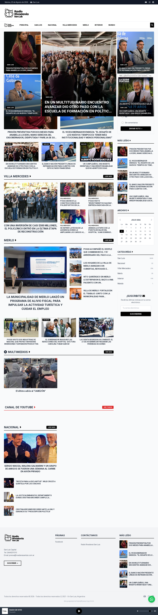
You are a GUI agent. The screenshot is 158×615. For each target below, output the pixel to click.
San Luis (38, 25)
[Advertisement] (107, 13)
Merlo (86, 25)
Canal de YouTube (19, 407)
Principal (24, 25)
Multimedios (18, 352)
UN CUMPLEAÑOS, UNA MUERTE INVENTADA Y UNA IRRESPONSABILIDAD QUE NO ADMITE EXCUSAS (96, 166)
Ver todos (108, 407)
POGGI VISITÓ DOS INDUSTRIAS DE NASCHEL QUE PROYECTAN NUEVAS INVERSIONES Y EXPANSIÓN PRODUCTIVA (21, 342)
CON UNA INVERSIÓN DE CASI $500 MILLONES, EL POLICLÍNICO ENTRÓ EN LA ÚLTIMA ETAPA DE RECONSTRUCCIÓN (30, 228)
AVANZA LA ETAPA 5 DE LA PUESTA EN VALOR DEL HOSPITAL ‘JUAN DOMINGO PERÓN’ (99, 231)
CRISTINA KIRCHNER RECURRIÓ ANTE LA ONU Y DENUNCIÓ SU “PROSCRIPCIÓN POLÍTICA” (35, 510)
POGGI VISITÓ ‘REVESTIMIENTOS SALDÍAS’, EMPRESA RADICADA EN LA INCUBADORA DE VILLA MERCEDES (100, 205)
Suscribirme (136, 314)
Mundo (112, 25)
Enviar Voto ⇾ (135, 129)
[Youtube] (144, 596)
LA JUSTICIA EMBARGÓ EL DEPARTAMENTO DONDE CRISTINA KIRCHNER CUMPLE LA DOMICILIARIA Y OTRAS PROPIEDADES (34, 497)
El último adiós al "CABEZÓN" (31, 391)
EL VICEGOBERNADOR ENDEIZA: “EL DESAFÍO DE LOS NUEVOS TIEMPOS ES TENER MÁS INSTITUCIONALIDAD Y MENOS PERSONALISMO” (87, 135)
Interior (99, 25)
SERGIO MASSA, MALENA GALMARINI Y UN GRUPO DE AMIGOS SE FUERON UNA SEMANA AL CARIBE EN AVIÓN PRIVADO (30, 469)
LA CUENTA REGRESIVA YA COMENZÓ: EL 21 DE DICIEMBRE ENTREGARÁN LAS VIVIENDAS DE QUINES (96, 342)
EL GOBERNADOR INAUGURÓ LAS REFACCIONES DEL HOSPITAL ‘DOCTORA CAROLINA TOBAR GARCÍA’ (58, 342)
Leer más (108, 176)
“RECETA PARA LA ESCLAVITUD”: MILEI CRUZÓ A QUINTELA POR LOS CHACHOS (35, 482)
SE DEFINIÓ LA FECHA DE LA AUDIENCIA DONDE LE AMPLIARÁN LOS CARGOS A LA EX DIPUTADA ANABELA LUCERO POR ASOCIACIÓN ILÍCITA (72, 233)
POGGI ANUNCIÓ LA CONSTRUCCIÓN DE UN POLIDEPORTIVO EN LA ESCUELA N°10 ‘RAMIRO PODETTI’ (70, 205)
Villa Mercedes (70, 25)
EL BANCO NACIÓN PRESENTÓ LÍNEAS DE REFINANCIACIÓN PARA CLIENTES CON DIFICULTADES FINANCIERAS (59, 166)
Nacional (52, 25)
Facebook (59, 542)
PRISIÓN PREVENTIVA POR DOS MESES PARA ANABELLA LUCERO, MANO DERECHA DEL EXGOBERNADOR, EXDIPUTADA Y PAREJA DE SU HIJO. (30, 136)
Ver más (108, 352)
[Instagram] (149, 596)
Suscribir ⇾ (12, 563)
